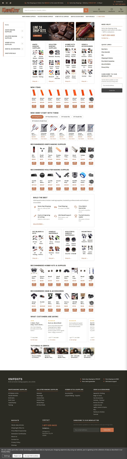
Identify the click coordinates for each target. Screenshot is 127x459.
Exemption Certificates (18, 434)
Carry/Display (12, 402)
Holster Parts (40, 398)
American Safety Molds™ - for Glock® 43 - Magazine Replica (75, 99)
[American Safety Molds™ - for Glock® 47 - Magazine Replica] (42, 93)
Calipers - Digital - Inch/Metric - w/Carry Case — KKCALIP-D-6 (83, 156)
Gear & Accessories (77, 16)
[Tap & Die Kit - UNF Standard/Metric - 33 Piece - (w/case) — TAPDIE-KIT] (50, 149)
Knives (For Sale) (98, 402)
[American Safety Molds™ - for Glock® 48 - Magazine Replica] (34, 93)
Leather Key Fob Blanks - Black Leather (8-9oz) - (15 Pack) (66, 277)
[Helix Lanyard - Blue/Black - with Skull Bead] (91, 271)
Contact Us (15, 439)
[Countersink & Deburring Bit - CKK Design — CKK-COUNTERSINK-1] (58, 175)
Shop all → (35, 81)
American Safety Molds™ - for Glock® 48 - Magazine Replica (34, 99)
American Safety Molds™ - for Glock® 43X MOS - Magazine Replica (58, 99)
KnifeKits (15, 379)
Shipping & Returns (107, 58)
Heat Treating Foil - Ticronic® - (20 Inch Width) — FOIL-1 (75, 156)
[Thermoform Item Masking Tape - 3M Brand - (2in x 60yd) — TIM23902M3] (83, 175)
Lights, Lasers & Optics (100, 407)
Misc (94, 409)
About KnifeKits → (38, 224)
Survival (95, 414)
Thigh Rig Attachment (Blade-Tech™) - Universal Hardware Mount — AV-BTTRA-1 (66, 181)
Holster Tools (40, 400)
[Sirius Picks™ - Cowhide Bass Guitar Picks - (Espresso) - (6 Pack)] (34, 296)
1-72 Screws (46, 339)
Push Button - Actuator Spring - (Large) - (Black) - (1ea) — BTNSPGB (42, 156)
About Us (14, 436)
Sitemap (14, 445)
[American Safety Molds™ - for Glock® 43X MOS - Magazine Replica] (58, 93)
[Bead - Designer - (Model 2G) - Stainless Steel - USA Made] (83, 271)
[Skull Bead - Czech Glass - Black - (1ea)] (58, 271)
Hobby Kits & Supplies (62, 16)
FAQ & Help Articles (17, 425)
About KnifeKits (106, 64)
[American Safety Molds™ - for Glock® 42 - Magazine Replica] (83, 93)
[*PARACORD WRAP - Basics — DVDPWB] (91, 149)
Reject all (17, 456)
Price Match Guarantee (108, 61)
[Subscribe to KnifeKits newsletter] (10, 3)
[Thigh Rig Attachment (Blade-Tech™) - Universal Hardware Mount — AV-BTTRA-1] (67, 175)
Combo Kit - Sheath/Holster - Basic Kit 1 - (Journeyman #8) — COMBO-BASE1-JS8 (50, 181)
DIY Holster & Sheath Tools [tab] (39, 121)
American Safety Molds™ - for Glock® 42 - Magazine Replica (83, 99)
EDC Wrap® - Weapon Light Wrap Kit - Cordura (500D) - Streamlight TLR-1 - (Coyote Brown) (83, 302)
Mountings (87, 232)
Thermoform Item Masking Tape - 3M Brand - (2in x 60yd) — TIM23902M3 (83, 181)
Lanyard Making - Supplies (72, 395)
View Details (34, 106)
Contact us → (106, 38)
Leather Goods (97, 405)
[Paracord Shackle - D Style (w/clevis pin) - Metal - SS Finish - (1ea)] (42, 271)
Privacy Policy (105, 67)
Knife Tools (11, 400)
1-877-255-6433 (108, 35)
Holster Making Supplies (45, 16)
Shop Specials (90, 16)
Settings (7, 456)
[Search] (85, 10)
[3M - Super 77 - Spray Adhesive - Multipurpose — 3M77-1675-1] (34, 149)
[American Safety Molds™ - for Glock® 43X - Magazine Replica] (67, 93)
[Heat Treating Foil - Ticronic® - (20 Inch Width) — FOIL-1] (75, 149)
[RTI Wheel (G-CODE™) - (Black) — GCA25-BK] (42, 175)
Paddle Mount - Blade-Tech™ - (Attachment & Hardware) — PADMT (75, 181)
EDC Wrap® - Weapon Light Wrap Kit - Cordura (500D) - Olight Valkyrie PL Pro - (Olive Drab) (50, 302)
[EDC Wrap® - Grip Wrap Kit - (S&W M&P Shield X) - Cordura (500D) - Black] (58, 296)
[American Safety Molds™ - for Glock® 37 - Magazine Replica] (91, 93)
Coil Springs (67, 339)
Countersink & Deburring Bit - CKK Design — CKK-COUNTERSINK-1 (58, 181)
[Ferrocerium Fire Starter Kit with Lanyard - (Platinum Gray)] (67, 296)
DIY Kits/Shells (41, 405)
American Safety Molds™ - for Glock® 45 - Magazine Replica (50, 99)
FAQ (103, 55)
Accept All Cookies (31, 456)
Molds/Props (40, 402)
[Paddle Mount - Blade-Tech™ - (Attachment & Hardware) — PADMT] (75, 175)
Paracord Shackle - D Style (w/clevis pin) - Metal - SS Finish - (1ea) (42, 277)
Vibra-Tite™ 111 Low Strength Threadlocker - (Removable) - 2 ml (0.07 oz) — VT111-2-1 (66, 156)
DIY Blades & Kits (37, 232)
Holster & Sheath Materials (69, 233)
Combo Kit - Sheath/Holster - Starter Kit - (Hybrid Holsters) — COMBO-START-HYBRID (34, 181)
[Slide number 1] (52, 31)
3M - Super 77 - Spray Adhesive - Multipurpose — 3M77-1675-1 (34, 156)
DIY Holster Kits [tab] (65, 116)
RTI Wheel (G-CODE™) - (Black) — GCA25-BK (42, 181)
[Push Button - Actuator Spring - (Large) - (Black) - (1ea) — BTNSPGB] (42, 149)
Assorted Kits (69, 393)
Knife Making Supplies (29, 16)
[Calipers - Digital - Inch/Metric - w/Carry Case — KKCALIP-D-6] (83, 149)
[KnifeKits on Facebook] (3, 3)
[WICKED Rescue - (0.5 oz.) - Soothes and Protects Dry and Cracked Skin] (75, 296)
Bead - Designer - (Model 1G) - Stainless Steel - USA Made (50, 277)
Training (10, 405)
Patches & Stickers (99, 412)
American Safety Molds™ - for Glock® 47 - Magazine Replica (42, 99)
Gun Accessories (98, 398)
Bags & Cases (97, 395)
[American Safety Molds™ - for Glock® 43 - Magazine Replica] (75, 93)
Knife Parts (11, 398)
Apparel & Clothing (99, 393)
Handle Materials (53, 232)
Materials (39, 393)
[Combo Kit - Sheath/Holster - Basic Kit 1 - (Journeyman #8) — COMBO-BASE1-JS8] (50, 175)
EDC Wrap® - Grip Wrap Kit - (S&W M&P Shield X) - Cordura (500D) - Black (58, 302)
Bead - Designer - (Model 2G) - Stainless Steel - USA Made (83, 277)
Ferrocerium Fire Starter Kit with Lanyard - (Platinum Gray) (66, 302)
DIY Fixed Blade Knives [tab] (52, 116)
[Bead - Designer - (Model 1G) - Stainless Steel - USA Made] (50, 271)
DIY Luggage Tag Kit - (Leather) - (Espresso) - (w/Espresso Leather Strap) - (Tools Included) (75, 277)
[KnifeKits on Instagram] (6, 3)
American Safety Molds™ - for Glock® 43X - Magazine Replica (66, 99)
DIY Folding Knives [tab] (37, 116)
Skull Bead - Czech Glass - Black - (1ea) (58, 277)
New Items (105, 49)
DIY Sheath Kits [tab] (77, 116)
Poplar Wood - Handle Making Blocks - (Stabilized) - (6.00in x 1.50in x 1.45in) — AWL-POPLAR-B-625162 (58, 156)
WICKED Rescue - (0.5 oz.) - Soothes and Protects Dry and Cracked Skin (75, 302)
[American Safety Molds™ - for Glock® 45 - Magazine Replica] (50, 93)
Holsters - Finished (98, 400)
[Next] (92, 99)
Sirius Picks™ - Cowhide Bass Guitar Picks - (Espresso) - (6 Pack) (34, 302)
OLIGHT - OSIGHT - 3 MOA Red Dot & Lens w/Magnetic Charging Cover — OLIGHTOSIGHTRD (42, 302)
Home (7, 25)
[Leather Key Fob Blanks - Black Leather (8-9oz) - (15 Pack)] (67, 271)
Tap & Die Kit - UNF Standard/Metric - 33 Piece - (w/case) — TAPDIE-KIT (50, 156)
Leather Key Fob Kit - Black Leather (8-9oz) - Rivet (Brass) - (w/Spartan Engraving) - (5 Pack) (34, 277)
